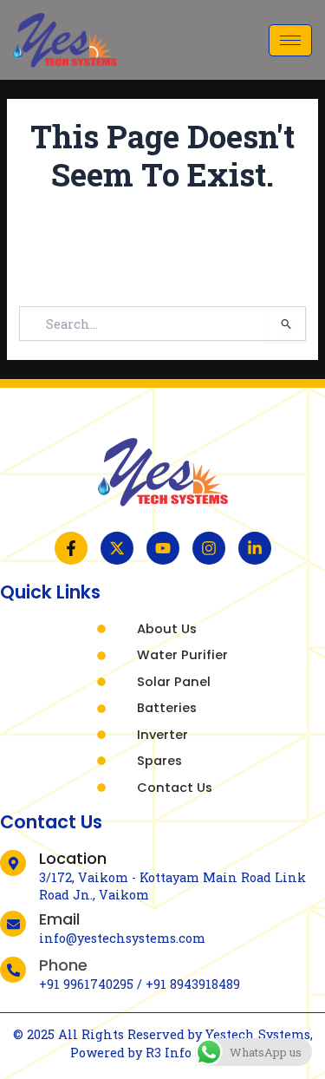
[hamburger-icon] (290, 40)
